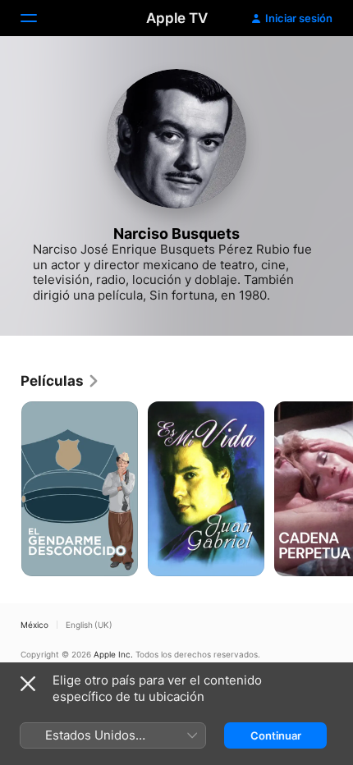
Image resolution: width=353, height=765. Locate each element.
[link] (60, 381)
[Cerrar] (28, 683)
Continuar (275, 735)
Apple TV (177, 18)
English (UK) (89, 625)
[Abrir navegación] (39, 18)
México (34, 625)
